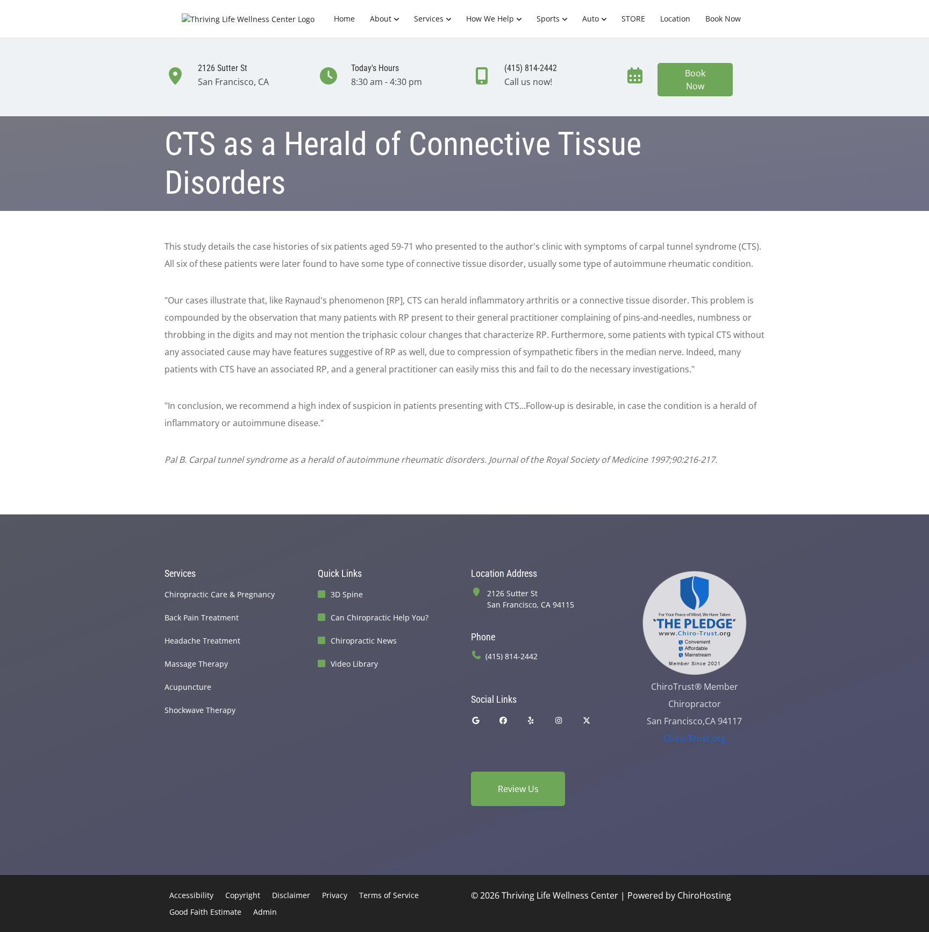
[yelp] (531, 720)
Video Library (354, 664)
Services (429, 18)
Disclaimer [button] (291, 895)
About (380, 18)
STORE (633, 18)
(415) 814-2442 (511, 656)
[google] (476, 720)
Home (344, 18)
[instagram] (559, 720)
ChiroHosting (704, 895)
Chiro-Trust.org (694, 738)
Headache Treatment (202, 641)
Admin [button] (265, 912)
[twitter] (586, 720)
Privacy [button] (334, 895)
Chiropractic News (364, 641)
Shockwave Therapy (200, 710)
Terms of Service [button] (389, 895)
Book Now (723, 18)
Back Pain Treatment (202, 617)
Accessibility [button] (191, 895)
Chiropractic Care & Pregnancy (220, 594)
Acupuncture (188, 687)
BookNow (695, 79)
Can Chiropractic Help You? (379, 617)
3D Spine (347, 594)
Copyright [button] (242, 895)
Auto (590, 18)
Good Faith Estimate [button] (205, 912)
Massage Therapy (196, 664)
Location (675, 18)
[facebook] (504, 720)
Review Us (518, 789)
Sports (548, 18)
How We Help (490, 18)
